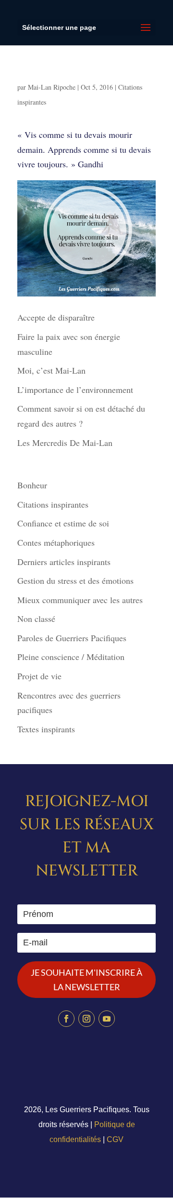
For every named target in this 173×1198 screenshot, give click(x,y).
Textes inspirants (46, 729)
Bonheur (32, 485)
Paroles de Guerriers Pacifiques (71, 638)
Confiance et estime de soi (63, 523)
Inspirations (44, 76)
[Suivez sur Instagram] (86, 1018)
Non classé (36, 618)
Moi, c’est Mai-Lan (51, 370)
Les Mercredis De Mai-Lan (64, 442)
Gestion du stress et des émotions (75, 580)
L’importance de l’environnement (75, 389)
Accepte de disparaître (59, 317)
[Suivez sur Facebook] (66, 1018)
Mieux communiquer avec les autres (80, 600)
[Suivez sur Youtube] (107, 1018)
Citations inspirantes (52, 504)
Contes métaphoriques (56, 542)
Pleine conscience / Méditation (70, 656)
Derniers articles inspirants (64, 561)
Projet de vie (39, 676)
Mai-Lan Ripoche (51, 87)
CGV (115, 1139)
